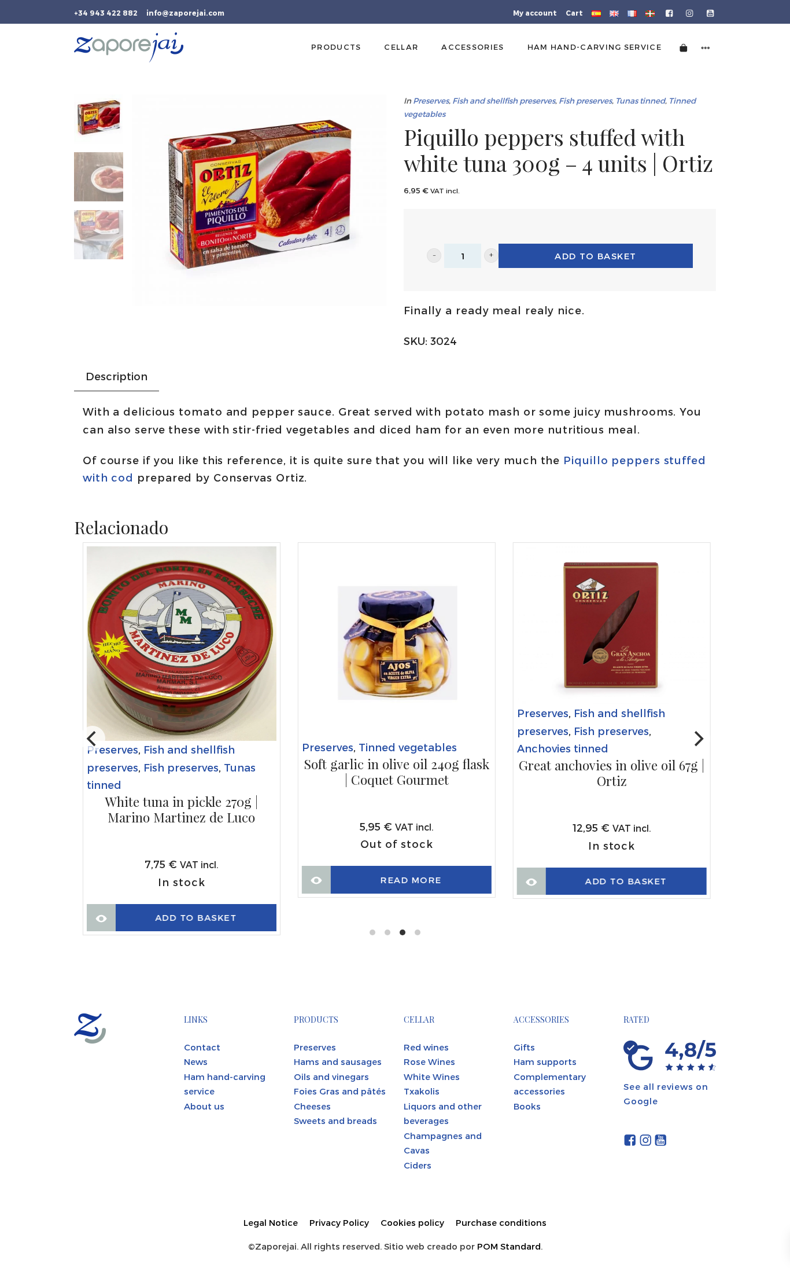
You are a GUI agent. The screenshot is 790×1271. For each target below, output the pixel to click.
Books (527, 1106)
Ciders (417, 1165)
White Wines (432, 1076)
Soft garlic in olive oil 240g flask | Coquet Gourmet (396, 772)
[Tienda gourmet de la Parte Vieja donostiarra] (128, 47)
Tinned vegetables (408, 747)
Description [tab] (116, 376)
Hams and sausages (338, 1061)
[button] (434, 255)
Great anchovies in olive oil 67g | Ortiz (611, 773)
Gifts (524, 1047)
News (196, 1061)
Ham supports (545, 1061)
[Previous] (92, 738)
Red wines (426, 1047)
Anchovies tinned (562, 748)
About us (204, 1106)
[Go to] (670, 12)
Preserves (431, 100)
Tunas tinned (640, 100)
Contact (202, 1047)
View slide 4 (417, 932)
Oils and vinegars (331, 1076)
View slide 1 (372, 932)
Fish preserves (585, 100)
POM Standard (509, 1246)
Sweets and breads (335, 1120)
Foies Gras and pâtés (340, 1091)
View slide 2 (387, 932)
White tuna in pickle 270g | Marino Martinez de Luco (181, 810)
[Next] (697, 738)
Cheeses (312, 1106)
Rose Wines (429, 1061)
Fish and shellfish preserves (503, 100)
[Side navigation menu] (705, 47)
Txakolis (422, 1091)
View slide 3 (402, 932)
